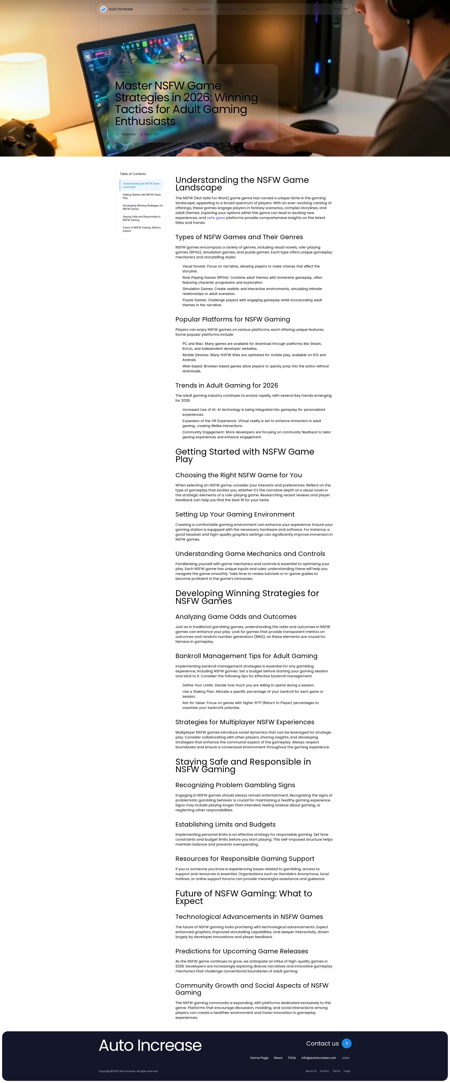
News (278, 1058)
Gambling (124, 72)
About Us (311, 1071)
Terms (336, 1071)
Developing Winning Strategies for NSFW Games (143, 207)
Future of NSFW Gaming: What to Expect (142, 229)
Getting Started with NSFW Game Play (142, 196)
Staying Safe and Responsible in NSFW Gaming (141, 218)
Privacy (324, 1071)
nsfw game (216, 218)
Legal (347, 1071)
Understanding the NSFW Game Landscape (141, 185)
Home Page (259, 1058)
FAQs (292, 1058)
